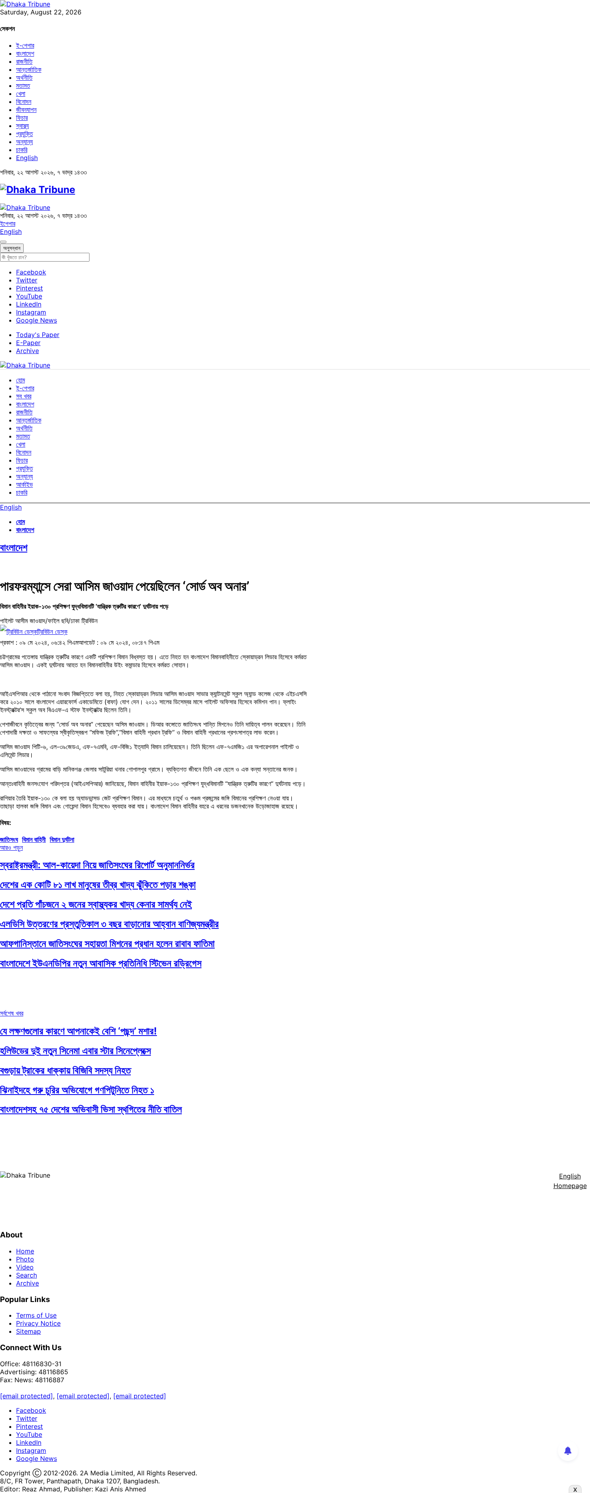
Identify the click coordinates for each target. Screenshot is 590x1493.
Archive (27, 351)
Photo (25, 1259)
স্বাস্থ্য (22, 126)
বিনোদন (23, 102)
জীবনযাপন (26, 110)
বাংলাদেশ (25, 53)
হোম (20, 380)
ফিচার (22, 118)
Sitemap (28, 1331)
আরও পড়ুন (11, 847)
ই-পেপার (25, 45)
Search (26, 1275)
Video (25, 1267)
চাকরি (21, 150)
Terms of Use (36, 1315)
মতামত (23, 85)
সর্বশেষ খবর (11, 1013)
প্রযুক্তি (24, 134)
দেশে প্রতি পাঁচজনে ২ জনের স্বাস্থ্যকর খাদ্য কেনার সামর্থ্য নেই (96, 904)
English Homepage (570, 1181)
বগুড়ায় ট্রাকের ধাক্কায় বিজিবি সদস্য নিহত (65, 1070)
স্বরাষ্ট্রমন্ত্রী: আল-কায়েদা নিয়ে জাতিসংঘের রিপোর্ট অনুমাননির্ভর (97, 865)
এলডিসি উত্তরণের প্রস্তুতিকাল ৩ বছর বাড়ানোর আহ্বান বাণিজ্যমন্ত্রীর (109, 924)
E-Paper (28, 343)
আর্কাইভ (24, 484)
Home (25, 1251)
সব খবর (23, 396)
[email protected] (26, 1396)
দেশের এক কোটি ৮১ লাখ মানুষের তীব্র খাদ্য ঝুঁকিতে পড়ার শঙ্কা (98, 884)
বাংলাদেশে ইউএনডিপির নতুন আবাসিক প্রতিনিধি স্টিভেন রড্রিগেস (100, 963)
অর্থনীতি (24, 77)
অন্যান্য (24, 142)
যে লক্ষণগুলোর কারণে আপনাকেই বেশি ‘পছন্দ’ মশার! (78, 1031)
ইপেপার (7, 223)
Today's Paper (37, 335)
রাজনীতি (24, 61)
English (27, 158)
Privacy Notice (38, 1323)
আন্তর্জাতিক (28, 69)
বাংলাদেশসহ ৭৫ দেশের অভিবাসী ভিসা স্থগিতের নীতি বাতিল (91, 1109)
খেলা (20, 93)
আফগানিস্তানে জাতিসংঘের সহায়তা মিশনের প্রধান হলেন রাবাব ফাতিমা (107, 943)
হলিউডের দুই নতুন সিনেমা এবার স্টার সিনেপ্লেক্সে (75, 1050)
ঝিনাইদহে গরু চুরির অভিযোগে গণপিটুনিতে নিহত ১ (77, 1090)
